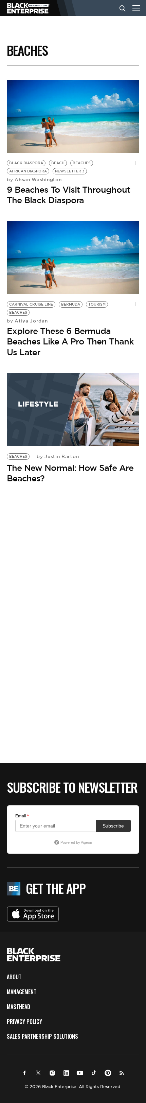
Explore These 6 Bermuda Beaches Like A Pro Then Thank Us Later (70, 341)
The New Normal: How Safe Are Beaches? (70, 473)
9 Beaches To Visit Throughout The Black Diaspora (68, 195)
